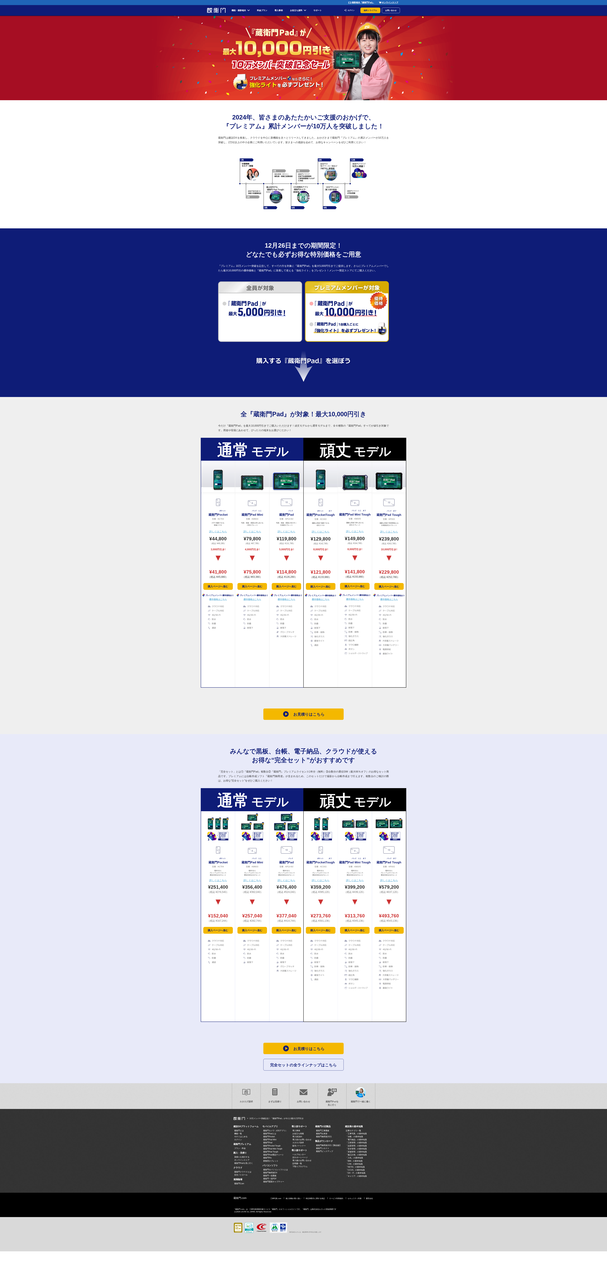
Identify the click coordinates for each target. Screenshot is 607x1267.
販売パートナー (299, 1146)
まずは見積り (275, 1101)
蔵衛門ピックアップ (324, 1151)
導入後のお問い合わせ (301, 1160)
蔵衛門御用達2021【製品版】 (328, 1145)
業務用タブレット (270, 1161)
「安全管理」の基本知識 (356, 1149)
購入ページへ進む (218, 586)
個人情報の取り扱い (293, 1198)
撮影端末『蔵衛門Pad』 (363, 2)
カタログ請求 (246, 1101)
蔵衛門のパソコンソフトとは (275, 1170)
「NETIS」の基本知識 (355, 1167)
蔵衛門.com (239, 1198)
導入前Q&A (297, 1137)
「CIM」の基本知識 (354, 1164)
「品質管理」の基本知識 (356, 1146)
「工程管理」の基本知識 (356, 1143)
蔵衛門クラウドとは (242, 1172)
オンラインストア (390, 2)
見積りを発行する (241, 1157)
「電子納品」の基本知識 (356, 1140)
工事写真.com (275, 1198)
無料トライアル (370, 10)
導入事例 (296, 1131)
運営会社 (369, 1198)
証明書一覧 (297, 1163)
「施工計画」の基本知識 (356, 1155)
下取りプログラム (300, 1166)
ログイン (351, 10)
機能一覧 (238, 1134)
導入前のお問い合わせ (301, 1140)
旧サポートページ (300, 1157)
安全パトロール (241, 1175)
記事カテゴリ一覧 (353, 1131)
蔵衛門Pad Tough (270, 1152)
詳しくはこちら (218, 531)
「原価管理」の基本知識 (356, 1152)
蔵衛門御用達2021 (324, 1137)
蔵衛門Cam (239, 1183)
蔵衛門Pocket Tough (272, 1146)
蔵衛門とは (239, 1131)
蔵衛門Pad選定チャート (273, 1155)
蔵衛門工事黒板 (322, 1131)
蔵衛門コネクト (322, 1148)
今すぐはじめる (241, 1137)
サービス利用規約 (336, 1198)
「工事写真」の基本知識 (356, 1134)
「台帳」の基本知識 (354, 1137)
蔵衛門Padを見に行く (332, 1103)
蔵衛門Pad (267, 1143)
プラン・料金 (240, 1148)
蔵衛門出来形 (321, 1134)
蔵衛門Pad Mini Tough (272, 1149)
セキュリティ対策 (355, 1198)
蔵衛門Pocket (269, 1137)
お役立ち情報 (298, 1134)
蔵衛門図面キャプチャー (273, 1182)
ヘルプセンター (299, 1154)
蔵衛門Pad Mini (269, 1140)
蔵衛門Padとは (269, 1134)
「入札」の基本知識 (354, 1158)
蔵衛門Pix (267, 1158)
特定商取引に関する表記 (315, 1198)
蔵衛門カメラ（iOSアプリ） (275, 1131)
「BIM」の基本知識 (354, 1161)
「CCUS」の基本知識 (355, 1170)
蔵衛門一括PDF (269, 1179)
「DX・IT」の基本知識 (355, 1173)
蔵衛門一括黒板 (269, 1176)
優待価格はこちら (218, 599)
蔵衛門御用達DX (270, 1173)
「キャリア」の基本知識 (356, 1176)
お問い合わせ (391, 10)
